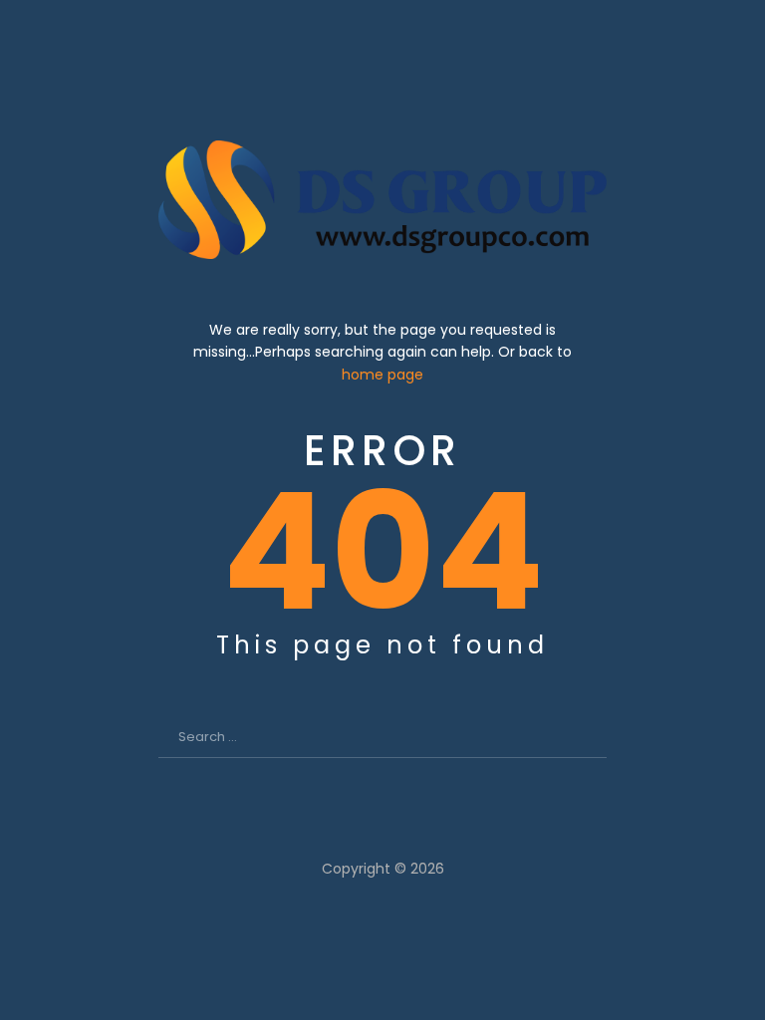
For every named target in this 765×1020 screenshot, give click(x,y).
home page (382, 375)
